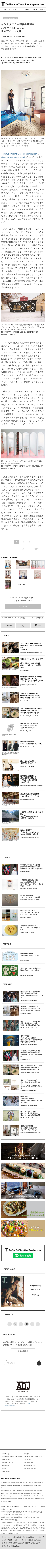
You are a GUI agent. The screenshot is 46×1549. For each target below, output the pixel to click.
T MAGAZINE (6, 1471)
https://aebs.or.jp (10, 1405)
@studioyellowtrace (12, 154)
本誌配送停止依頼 (29, 1465)
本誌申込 (35, 1295)
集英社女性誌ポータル (31, 1468)
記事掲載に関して (29, 1462)
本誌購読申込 (6, 1465)
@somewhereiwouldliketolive (14, 157)
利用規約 (26, 1454)
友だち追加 (23, 606)
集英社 (4, 1468)
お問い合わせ (6, 1460)
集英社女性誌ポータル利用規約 (12, 1457)
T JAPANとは (6, 1454)
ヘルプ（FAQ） (28, 1460)
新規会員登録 (23, 1351)
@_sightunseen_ (30, 154)
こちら (28, 1403)
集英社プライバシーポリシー (33, 1457)
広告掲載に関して (7, 1462)
